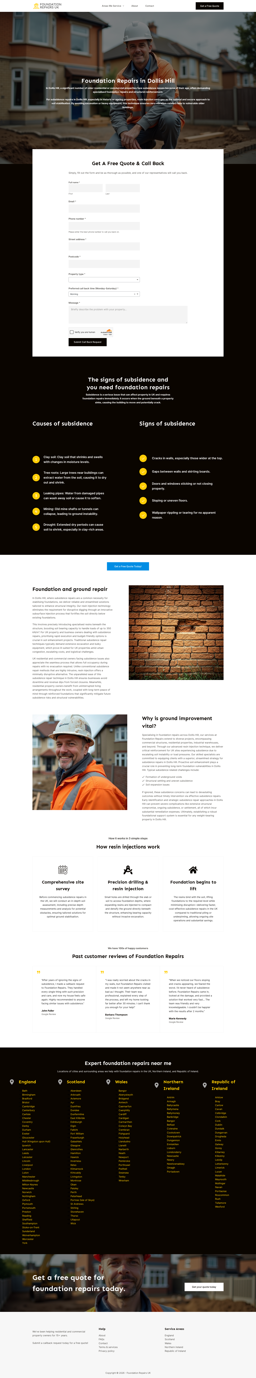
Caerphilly (124, 1110)
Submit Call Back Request (87, 342)
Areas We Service (111, 5)
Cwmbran (124, 1129)
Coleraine (172, 1128)
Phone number (77, 218)
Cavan (218, 1109)
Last (107, 194)
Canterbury (28, 1110)
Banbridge (172, 1116)
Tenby (122, 1176)
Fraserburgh (77, 1137)
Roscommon (222, 1195)
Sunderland (28, 1231)
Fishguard (124, 1133)
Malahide (220, 1175)
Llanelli (122, 1145)
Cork (218, 1120)
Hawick (75, 1157)
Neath (122, 1153)
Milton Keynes (30, 1184)
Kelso (73, 1164)
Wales (121, 1081)
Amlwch (123, 1102)
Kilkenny (220, 1155)
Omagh (171, 1167)
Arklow (219, 1097)
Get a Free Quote (209, 5)
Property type (77, 274)
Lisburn (171, 1148)
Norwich (27, 1192)
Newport (124, 1157)
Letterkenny (221, 1163)
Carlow (219, 1105)
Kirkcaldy (76, 1172)
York (24, 1242)
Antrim (170, 1097)
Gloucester (28, 1137)
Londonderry (174, 1152)
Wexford (220, 1206)
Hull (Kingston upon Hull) (36, 1141)
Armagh (171, 1101)
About (134, 5)
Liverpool (27, 1164)
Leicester (27, 1157)
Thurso (74, 1215)
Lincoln (26, 1160)
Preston (26, 1211)
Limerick (220, 1167)
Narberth (124, 1149)
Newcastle (28, 1188)
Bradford (27, 1098)
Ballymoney (173, 1113)
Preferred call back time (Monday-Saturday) (94, 288)
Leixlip (218, 1159)
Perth (74, 1192)
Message (74, 302)
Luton (25, 1172)
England (27, 1081)
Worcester (28, 1239)
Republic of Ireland (175, 1350)
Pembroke (124, 1160)
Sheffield (27, 1219)
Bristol (25, 1102)
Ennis (218, 1140)
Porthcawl (124, 1164)
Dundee (75, 1110)
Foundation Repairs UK (139, 1372)
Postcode (75, 256)
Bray (217, 1101)
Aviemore (76, 1098)
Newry (170, 1159)
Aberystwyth (126, 1094)
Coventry (27, 1121)
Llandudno (124, 1141)
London (26, 1168)
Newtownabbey (176, 1163)
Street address (77, 239)
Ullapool (75, 1219)
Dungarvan (221, 1132)
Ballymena (172, 1109)
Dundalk (219, 1128)
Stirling (74, 1207)
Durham (26, 1129)
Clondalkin (221, 1116)
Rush (217, 1198)
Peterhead (76, 1196)
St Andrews (77, 1203)
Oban (73, 1184)
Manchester (28, 1176)
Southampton (29, 1223)
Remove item (134, 294)
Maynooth (220, 1179)
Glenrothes (77, 1149)
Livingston (76, 1176)
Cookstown (173, 1132)
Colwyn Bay (125, 1125)
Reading (26, 1215)
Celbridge (220, 1113)
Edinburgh (76, 1121)
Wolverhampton (31, 1235)
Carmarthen (125, 1121)
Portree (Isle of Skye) (83, 1200)
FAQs (101, 1339)
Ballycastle (173, 1105)
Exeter (25, 1133)
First (71, 194)
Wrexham (124, 1180)
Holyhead (124, 1137)
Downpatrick (174, 1136)
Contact (149, 5)
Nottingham (28, 1196)
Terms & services (108, 1347)
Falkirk (74, 1129)
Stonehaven (77, 1211)
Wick (73, 1223)
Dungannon (173, 1140)
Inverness (76, 1160)
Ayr (72, 1102)
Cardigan (124, 1118)
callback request (52, 1342)
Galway (219, 1144)
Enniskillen (173, 1144)
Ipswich (26, 1145)
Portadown (173, 1171)
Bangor (123, 1090)
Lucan (218, 1171)
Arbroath (75, 1094)
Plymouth (27, 1203)
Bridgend (124, 1098)
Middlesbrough (30, 1180)
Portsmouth (28, 1207)
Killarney (220, 1152)
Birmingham (28, 1094)
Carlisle (26, 1114)
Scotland (76, 1081)
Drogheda (220, 1136)
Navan (218, 1187)
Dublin (218, 1124)
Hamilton (76, 1153)
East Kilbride (78, 1118)
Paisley (74, 1188)
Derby (25, 1125)
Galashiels (76, 1141)
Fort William (77, 1133)
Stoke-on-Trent (30, 1227)
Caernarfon (125, 1106)
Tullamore (220, 1202)
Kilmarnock (77, 1168)
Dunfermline (77, 1114)
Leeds (25, 1153)
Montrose (76, 1180)
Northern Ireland (174, 1347)
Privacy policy (107, 1350)
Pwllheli (123, 1168)
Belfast (171, 1124)
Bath (24, 1090)
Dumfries (76, 1106)
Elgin (73, 1125)
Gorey (218, 1148)
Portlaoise (221, 1191)
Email (72, 201)
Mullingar (220, 1183)
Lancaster (27, 1149)
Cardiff (123, 1114)
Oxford (26, 1200)
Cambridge (28, 1106)
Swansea (124, 1172)
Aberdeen (76, 1090)
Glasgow (75, 1145)
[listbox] (104, 279)
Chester (26, 1118)
